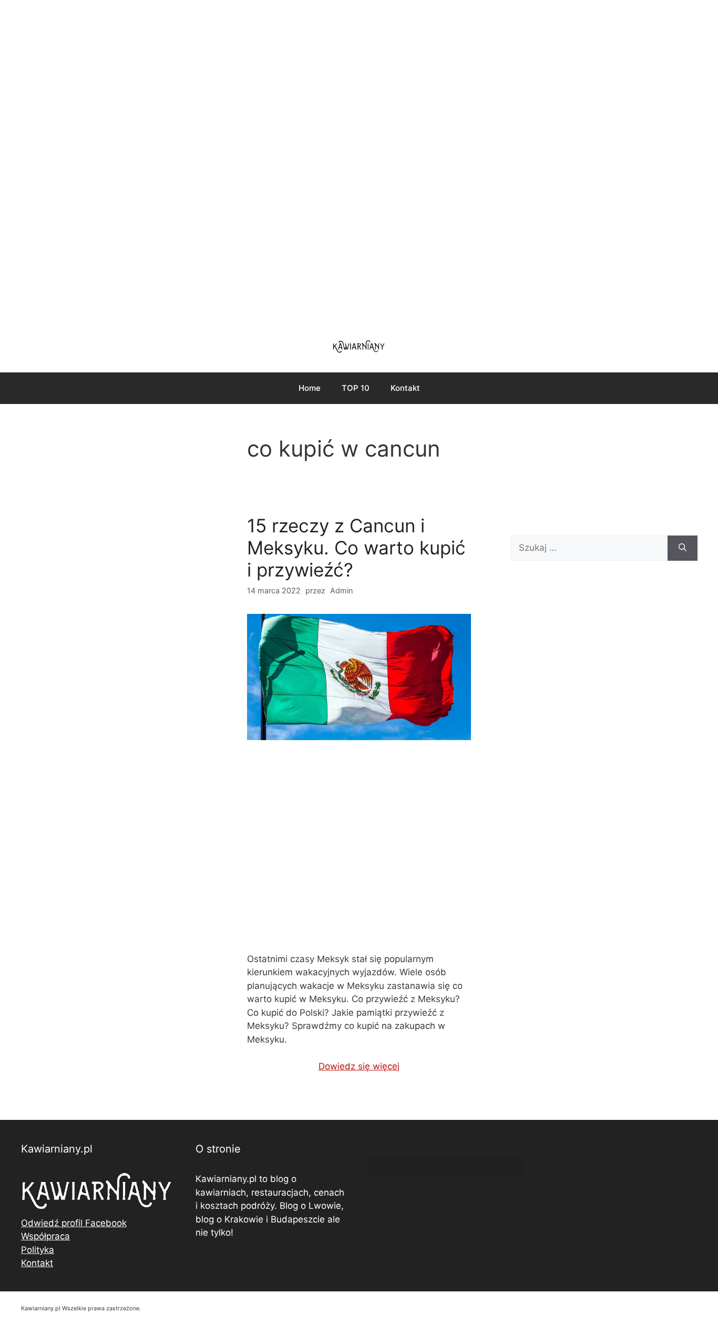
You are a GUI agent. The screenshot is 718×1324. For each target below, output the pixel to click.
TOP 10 (356, 388)
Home (310, 388)
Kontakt (405, 388)
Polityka (37, 1250)
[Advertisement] (359, 163)
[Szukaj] (683, 548)
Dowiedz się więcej (359, 1066)
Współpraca (45, 1236)
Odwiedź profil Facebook (74, 1223)
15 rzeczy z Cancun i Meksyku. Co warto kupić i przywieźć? (356, 547)
